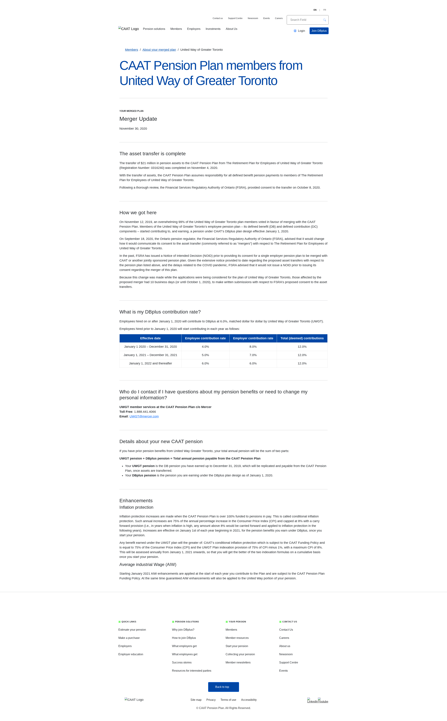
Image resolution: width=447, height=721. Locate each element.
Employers (193, 28)
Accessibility (249, 699)
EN (315, 10)
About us (284, 646)
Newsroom (253, 18)
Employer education (130, 654)
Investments (213, 28)
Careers (279, 18)
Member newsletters (238, 662)
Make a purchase (129, 637)
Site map (195, 699)
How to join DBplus (184, 637)
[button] (325, 20)
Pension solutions (154, 28)
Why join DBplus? (183, 629)
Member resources (237, 637)
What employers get (184, 646)
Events (266, 18)
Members (176, 28)
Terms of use (228, 699)
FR (324, 10)
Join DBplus (319, 30)
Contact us (218, 18)
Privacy (211, 699)
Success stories (182, 662)
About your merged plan (159, 49)
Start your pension (237, 646)
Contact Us (286, 629)
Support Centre (235, 18)
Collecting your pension (240, 654)
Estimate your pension (132, 629)
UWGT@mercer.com (144, 416)
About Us (231, 28)
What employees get (184, 654)
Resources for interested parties (191, 670)
